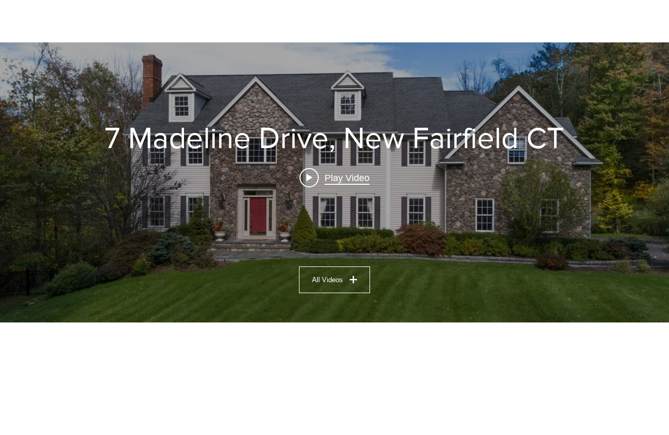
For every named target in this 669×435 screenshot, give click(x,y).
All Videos (327, 280)
